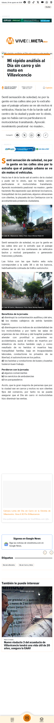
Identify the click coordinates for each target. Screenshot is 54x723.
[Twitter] (24, 135)
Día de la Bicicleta (9, 565)
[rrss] (25, 2)
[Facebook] (17, 135)
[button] (51, 552)
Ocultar (48, 7)
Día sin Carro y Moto (26, 565)
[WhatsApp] (31, 135)
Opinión (48, 88)
